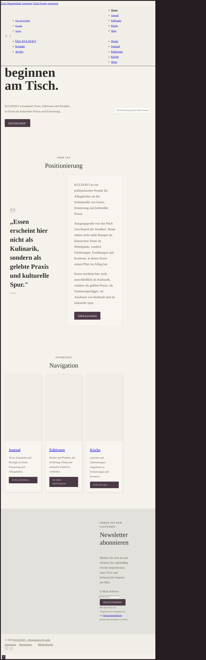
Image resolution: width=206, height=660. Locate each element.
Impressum (10, 644)
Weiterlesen (16, 123)
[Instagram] (6, 36)
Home (114, 10)
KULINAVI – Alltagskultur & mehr (31, 640)
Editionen (116, 20)
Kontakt (18, 26)
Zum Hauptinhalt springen (16, 3)
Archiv (18, 31)
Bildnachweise (45, 644)
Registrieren (112, 602)
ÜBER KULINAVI (87, 315)
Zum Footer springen (45, 3)
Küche (114, 25)
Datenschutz (25, 644)
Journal (115, 15)
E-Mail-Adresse (109, 591)
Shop (113, 31)
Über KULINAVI (22, 21)
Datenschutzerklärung (112, 615)
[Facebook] (10, 36)
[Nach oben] (3, 657)
